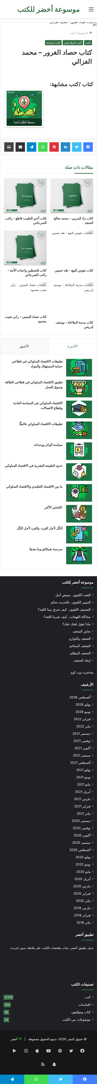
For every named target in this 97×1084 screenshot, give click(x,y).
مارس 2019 (82, 908)
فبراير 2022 (82, 719)
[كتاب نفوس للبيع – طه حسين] (71, 248)
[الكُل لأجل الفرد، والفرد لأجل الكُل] (79, 534)
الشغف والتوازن (80, 638)
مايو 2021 (84, 784)
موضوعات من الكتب (76, 1019)
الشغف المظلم (80, 653)
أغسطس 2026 (80, 697)
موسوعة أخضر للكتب (77, 582)
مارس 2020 (82, 886)
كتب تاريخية (53, 42)
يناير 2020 (83, 901)
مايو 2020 (83, 871)
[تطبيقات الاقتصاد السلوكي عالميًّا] (79, 430)
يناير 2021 (84, 813)
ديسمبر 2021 (82, 733)
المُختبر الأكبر (53, 507)
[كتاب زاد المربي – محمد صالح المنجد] (71, 196)
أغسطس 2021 (80, 762)
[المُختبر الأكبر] (79, 514)
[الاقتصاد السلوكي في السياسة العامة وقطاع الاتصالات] (79, 409)
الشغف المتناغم (80, 646)
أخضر (14, 1039)
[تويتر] (76, 147)
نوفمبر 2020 (82, 828)
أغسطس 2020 (80, 850)
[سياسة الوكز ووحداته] (79, 451)
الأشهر (24, 346)
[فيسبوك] (88, 147)
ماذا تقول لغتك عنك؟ (76, 624)
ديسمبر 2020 (81, 821)
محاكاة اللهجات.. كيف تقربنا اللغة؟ (67, 617)
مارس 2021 (82, 799)
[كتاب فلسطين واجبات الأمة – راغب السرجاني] (25, 248)
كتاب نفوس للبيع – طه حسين (74, 270)
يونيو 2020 (83, 864)
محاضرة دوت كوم (82, 672)
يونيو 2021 (83, 777)
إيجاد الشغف (82, 660)
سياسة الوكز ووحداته (48, 445)
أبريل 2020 (82, 879)
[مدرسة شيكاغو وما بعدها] (79, 555)
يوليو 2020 (83, 857)
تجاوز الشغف (82, 631)
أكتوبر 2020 (82, 835)
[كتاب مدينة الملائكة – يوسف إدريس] (71, 300)
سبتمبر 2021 (82, 755)
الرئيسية (83, 33)
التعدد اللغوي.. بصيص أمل (73, 595)
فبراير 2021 (82, 806)
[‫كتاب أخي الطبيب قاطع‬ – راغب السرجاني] (25, 196)
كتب (72, 33)
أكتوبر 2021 (82, 748)
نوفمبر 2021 (82, 741)
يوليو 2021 (83, 770)
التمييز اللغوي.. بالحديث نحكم (71, 602)
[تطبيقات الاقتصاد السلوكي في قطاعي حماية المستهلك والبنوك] (79, 367)
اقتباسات (84, 1004)
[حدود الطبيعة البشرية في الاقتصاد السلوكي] (79, 472)
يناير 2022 (83, 726)
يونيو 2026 (83, 712)
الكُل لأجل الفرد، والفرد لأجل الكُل (40, 528)
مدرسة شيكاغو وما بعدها (46, 549)
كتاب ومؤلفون (81, 1012)
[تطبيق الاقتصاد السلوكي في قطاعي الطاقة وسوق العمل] (79, 388)
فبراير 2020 (82, 893)
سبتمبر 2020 (81, 842)
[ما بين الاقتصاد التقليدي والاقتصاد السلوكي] (79, 493)
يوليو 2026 (83, 704)
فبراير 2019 (82, 915)
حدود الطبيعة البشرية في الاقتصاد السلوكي (34, 465)
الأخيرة (73, 346)
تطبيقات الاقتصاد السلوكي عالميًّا (41, 424)
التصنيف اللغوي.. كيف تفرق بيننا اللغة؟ (64, 609)
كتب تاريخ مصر (73, 42)
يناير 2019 (84, 922)
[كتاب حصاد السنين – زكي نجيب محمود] (25, 297)
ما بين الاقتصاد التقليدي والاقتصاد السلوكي (34, 486)
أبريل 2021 (83, 792)
